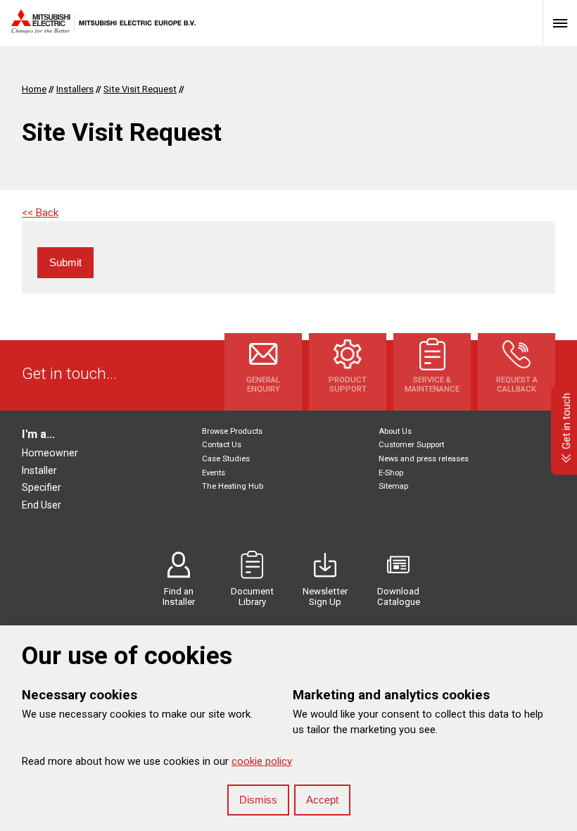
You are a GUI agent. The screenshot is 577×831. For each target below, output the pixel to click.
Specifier (41, 487)
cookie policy (262, 761)
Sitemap (393, 486)
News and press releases (424, 458)
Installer (39, 470)
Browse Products (232, 431)
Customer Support (411, 444)
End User (41, 505)
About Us (395, 431)
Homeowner (50, 452)
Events (213, 472)
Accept (322, 800)
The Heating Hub (232, 486)
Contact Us (221, 444)
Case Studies (226, 458)
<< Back (40, 212)
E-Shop (391, 472)
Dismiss (258, 800)
